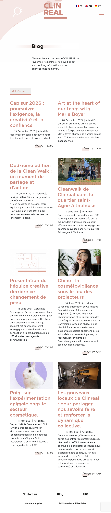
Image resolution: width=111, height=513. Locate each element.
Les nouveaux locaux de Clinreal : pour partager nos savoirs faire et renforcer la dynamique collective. (78, 409)
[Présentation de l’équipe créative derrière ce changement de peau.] (31, 262)
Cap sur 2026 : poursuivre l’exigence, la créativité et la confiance (27, 114)
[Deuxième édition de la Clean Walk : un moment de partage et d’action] (31, 159)
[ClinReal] (55, 9)
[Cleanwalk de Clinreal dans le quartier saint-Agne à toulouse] (79, 171)
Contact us (30, 494)
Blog (60, 494)
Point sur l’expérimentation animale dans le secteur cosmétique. (30, 403)
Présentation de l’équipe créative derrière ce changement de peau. (29, 291)
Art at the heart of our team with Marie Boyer (79, 109)
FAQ (85, 494)
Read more (44, 145)
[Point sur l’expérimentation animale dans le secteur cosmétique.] (31, 375)
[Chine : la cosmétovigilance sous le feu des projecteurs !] (79, 262)
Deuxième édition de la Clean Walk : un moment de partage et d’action (31, 176)
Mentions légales (33, 503)
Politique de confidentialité (72, 503)
